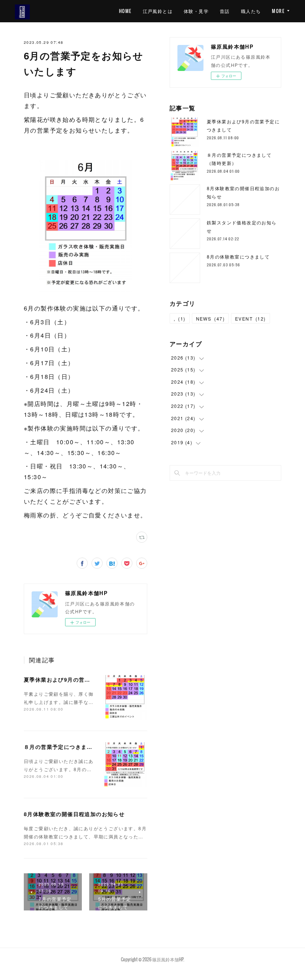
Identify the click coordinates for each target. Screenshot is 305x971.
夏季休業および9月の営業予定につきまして (80, 679)
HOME (125, 11)
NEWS (210, 318)
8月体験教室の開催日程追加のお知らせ (74, 814)
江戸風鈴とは (158, 11)
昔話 (225, 11)
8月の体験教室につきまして (238, 256)
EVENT (250, 318)
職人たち (251, 11)
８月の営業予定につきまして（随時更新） (78, 746)
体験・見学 (196, 11)
